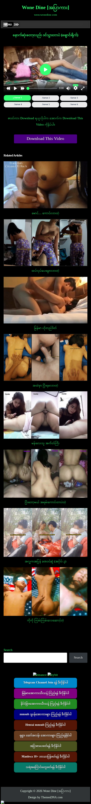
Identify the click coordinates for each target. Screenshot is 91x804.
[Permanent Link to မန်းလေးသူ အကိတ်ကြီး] (45, 415)
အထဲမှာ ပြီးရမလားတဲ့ (45, 385)
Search (8, 650)
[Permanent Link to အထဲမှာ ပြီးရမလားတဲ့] (45, 357)
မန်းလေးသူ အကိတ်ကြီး (45, 443)
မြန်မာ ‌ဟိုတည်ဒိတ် (45, 328)
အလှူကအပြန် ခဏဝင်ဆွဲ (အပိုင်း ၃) (45, 561)
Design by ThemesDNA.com (45, 797)
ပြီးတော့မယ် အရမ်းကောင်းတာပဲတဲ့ (45, 502)
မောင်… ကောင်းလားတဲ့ (45, 213)
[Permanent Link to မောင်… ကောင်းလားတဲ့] (45, 184)
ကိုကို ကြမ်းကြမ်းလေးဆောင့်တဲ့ (45, 620)
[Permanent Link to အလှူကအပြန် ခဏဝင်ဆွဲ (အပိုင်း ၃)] (45, 532)
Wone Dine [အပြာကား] (45, 8)
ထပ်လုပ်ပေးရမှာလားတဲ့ (45, 270)
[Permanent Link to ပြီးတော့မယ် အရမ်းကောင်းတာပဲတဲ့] (45, 473)
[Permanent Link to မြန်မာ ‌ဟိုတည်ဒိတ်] (45, 300)
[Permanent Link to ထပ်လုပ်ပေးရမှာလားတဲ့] (45, 242)
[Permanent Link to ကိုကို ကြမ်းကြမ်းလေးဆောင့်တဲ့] (45, 591)
